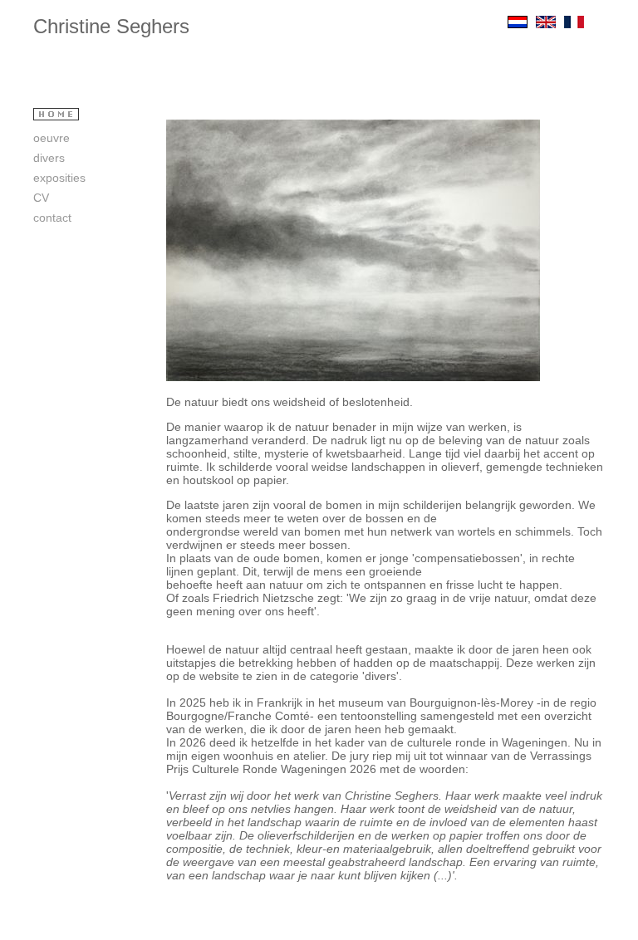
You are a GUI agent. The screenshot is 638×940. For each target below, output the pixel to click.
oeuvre (51, 137)
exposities (59, 177)
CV (41, 197)
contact (55, 217)
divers (49, 157)
